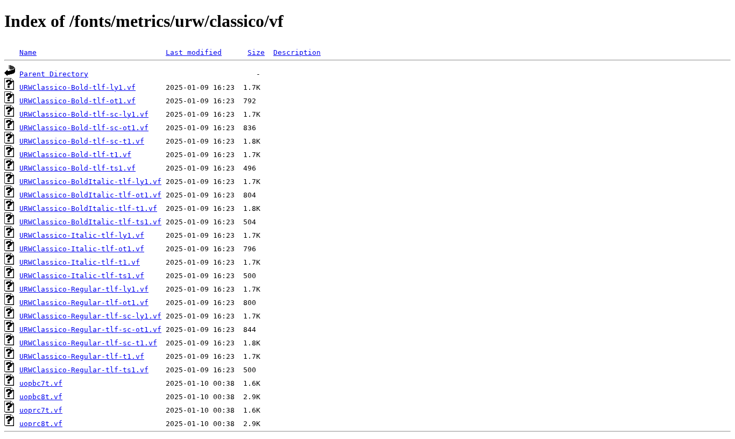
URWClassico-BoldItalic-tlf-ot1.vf (90, 195)
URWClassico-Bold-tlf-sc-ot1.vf (84, 128)
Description (297, 52)
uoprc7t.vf (40, 410)
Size (256, 52)
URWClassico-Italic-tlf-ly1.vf (81, 235)
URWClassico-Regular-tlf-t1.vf (81, 356)
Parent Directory (53, 74)
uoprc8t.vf (40, 424)
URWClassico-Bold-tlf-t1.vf (75, 155)
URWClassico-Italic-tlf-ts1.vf (81, 276)
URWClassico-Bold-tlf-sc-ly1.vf (84, 114)
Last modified (194, 52)
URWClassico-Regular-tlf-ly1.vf (84, 289)
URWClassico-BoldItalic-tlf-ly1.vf (90, 182)
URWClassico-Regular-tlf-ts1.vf (84, 370)
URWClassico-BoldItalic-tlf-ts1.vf (90, 222)
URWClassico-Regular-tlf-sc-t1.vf (88, 343)
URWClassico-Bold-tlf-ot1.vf (77, 101)
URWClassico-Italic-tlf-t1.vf (79, 262)
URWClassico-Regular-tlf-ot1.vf (84, 303)
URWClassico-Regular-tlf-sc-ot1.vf (90, 329)
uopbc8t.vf (40, 397)
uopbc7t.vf (40, 383)
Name (28, 52)
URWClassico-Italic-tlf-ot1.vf (81, 249)
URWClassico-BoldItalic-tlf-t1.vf (88, 208)
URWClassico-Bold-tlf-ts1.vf (77, 168)
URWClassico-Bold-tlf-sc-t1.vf (81, 141)
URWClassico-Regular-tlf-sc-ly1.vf (90, 316)
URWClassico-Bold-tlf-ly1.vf (77, 87)
